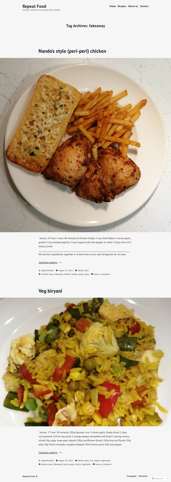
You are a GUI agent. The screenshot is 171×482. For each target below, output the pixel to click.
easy (51, 274)
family (80, 270)
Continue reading (48, 262)
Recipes (122, 6)
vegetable (86, 464)
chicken (44, 274)
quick (80, 274)
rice (91, 460)
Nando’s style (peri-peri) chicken (72, 51)
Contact (144, 6)
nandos (74, 274)
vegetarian (105, 460)
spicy (86, 274)
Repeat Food (34, 6)
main (86, 270)
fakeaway (58, 274)
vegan (97, 460)
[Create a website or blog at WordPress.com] (36, 476)
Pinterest (143, 476)
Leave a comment (102, 274)
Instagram (132, 476)
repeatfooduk (47, 270)
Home (113, 6)
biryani (44, 464)
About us (133, 6)
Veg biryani (50, 290)
